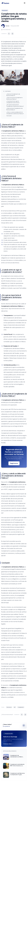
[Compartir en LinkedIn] (12, 33)
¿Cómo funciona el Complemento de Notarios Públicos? (14, 98)
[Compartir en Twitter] (8, 33)
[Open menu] (24, 3)
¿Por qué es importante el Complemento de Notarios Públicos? (15, 105)
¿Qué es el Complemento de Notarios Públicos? (13, 94)
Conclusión (9, 115)
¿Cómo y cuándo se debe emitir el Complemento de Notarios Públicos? (15, 113)
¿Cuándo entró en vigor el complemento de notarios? (12, 102)
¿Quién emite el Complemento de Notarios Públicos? (14, 109)
